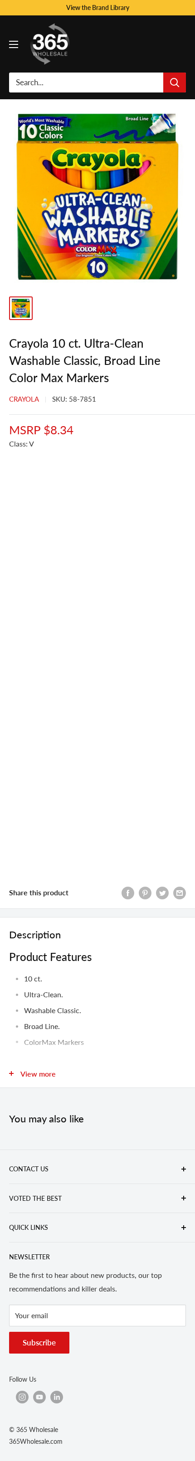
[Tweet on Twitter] (162, 892)
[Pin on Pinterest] (145, 892)
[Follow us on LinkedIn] (56, 1397)
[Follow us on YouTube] (39, 1397)
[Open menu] (13, 44)
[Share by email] (179, 892)
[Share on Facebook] (128, 892)
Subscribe (39, 1342)
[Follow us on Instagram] (22, 1397)
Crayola (24, 399)
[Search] (174, 82)
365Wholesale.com (36, 1441)
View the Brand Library (97, 7)
